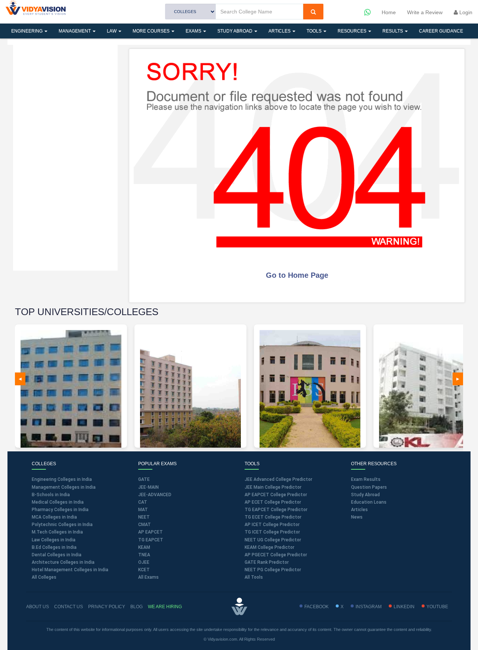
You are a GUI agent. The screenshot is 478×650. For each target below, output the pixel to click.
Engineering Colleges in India (62, 479)
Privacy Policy (106, 606)
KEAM (144, 547)
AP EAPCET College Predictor (276, 494)
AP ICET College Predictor (272, 524)
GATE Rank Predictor (267, 562)
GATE (144, 479)
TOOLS (315, 31)
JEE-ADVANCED (154, 494)
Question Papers (369, 487)
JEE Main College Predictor (273, 487)
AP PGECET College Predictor (276, 554)
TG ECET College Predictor (273, 517)
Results (393, 31)
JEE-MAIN (148, 487)
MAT (143, 509)
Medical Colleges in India (58, 502)
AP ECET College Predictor (273, 502)
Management (75, 31)
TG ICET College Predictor (272, 532)
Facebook (316, 606)
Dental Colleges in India (56, 554)
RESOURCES (352, 31)
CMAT (144, 524)
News (357, 517)
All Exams (148, 577)
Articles (280, 31)
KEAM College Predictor (269, 547)
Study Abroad (235, 31)
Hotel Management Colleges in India (70, 569)
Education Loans (369, 502)
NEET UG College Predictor (273, 539)
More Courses (152, 31)
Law (112, 31)
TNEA (144, 554)
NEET (144, 517)
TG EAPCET (150, 539)
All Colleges (44, 577)
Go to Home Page (297, 275)
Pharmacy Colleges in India (60, 509)
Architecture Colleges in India (63, 562)
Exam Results (366, 479)
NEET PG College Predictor (273, 569)
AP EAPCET (150, 532)
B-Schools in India (51, 494)
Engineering (27, 31)
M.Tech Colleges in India (57, 532)
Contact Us (68, 606)
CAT (142, 502)
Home (389, 12)
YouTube (437, 606)
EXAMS (194, 31)
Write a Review (425, 12)
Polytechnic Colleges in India (62, 524)
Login (465, 12)
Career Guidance (441, 31)
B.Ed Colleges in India (54, 547)
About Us (37, 606)
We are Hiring (165, 606)
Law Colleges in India (53, 539)
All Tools (254, 577)
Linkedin (404, 606)
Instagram (369, 606)
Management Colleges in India (64, 487)
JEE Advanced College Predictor (278, 479)
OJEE (143, 562)
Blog (136, 606)
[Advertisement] (65, 157)
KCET (144, 569)
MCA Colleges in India (54, 517)
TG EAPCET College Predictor (276, 509)
